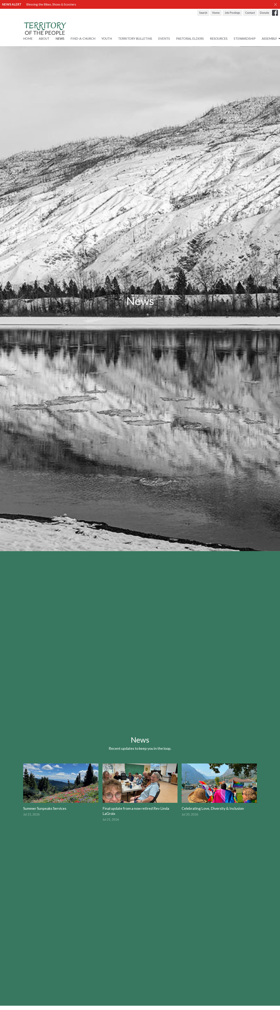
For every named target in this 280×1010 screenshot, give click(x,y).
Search (203, 12)
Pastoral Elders (190, 38)
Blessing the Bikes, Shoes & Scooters (51, 4)
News (60, 38)
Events (164, 38)
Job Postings (232, 12)
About (44, 38)
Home (216, 12)
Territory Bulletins (135, 38)
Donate (264, 12)
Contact (250, 12)
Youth (106, 38)
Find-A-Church (83, 38)
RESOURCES (219, 38)
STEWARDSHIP (245, 38)
